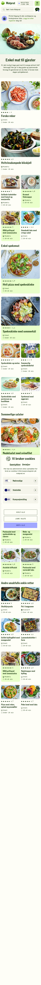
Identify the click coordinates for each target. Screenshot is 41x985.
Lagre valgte (20, 519)
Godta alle (20, 525)
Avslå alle (20, 512)
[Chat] (37, 9)
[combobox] (18, 9)
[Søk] (4, 9)
